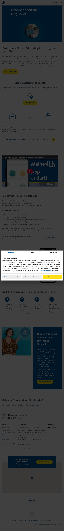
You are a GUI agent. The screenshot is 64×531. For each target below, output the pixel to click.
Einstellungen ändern (31, 277)
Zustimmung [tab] (11, 252)
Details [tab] (32, 252)
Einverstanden (52, 277)
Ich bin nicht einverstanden (11, 277)
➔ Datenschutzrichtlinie (45, 270)
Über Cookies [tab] (53, 252)
